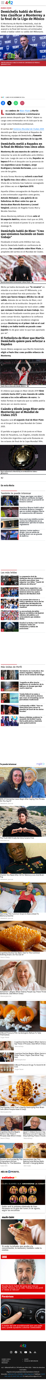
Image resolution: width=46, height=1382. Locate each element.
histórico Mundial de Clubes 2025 (28, 129)
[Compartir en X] (9, 103)
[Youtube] (25, 1352)
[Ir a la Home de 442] (9, 4)
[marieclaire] (23, 1217)
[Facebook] (16, 1352)
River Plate (25, 111)
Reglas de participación (31, 1361)
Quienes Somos (6, 1359)
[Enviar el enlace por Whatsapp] (16, 103)
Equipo (26, 1359)
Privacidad (5, 1363)
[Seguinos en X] (21, 1352)
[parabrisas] (23, 1297)
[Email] (22, 103)
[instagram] (11, 1352)
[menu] (2, 3)
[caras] (23, 1257)
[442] (23, 1346)
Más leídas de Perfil (11, 666)
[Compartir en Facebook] (3, 103)
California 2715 (12, 1374)
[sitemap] (35, 1352)
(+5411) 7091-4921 (17, 1376)
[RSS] (30, 1352)
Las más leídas (9, 572)
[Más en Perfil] (13, 1171)
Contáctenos (5, 1361)
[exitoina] (23, 1178)
